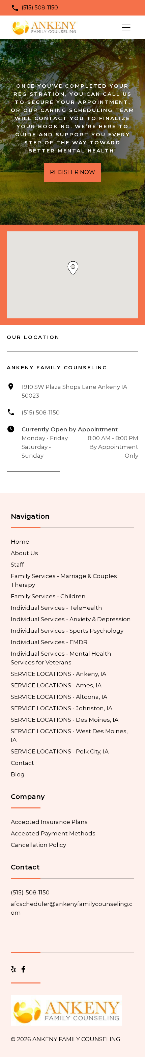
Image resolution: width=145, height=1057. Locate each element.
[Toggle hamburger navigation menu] (126, 27)
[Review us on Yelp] (13, 969)
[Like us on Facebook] (23, 969)
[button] (73, 268)
